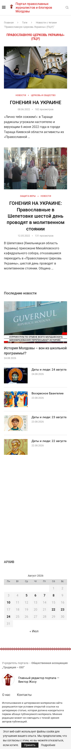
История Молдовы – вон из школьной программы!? (35, 350)
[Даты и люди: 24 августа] (16, 375)
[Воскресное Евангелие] (16, 399)
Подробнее (48, 745)
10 (8, 602)
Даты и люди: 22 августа (49, 441)
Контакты (24, 695)
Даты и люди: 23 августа (49, 417)
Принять (30, 745)
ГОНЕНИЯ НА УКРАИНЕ (35, 102)
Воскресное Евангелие (48, 393)
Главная (9, 22)
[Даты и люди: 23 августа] (16, 423)
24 (8, 617)
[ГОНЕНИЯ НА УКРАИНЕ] (35, 67)
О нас (6, 695)
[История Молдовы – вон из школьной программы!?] (35, 322)
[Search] (67, 7)
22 (53, 609)
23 (62, 609)
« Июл (34, 631)
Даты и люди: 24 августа (49, 369)
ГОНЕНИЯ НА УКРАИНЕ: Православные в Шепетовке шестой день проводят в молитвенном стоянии (35, 216)
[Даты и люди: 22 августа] (16, 447)
